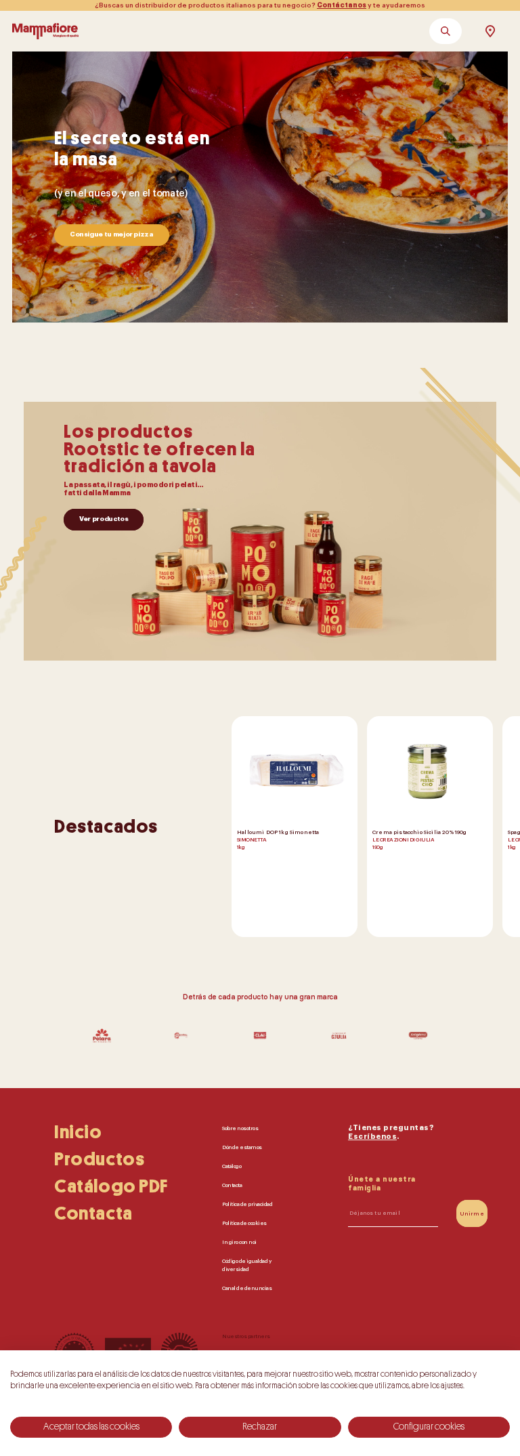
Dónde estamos (242, 1147)
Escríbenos (372, 1136)
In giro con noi (239, 1242)
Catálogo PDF (111, 1186)
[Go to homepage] (45, 31)
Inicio (78, 1132)
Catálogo (231, 1166)
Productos (99, 1159)
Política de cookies (244, 1223)
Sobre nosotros (240, 1128)
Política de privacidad (247, 1204)
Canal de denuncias (247, 1288)
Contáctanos (341, 5)
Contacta (93, 1213)
